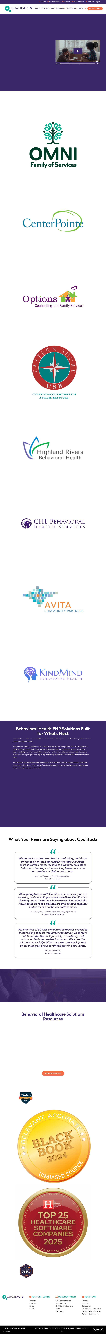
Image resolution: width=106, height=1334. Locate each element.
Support (67, 2)
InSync (31, 1306)
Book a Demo (95, 9)
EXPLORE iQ (20, 824)
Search (43, 2)
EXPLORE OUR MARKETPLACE (86, 824)
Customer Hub (55, 2)
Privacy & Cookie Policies (91, 1309)
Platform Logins (94, 2)
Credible (32, 1301)
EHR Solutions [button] (41, 9)
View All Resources (53, 1073)
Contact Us (86, 1306)
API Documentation (63, 1301)
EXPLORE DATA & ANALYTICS (53, 824)
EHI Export (59, 1312)
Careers (85, 1301)
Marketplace (79, 2)
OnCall (31, 1309)
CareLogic (33, 1303)
